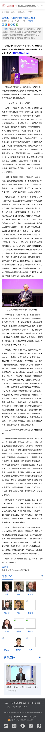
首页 (13, 12)
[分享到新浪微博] (9, 25)
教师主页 (21, 12)
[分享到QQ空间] (6, 25)
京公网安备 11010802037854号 (22, 720)
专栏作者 (7, 576)
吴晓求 (30, 21)
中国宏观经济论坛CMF (21, 53)
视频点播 (9, 657)
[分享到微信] (17, 25)
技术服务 (33, 717)
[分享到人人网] (14, 25)
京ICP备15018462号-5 (19, 717)
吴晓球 (30, 12)
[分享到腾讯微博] (11, 25)
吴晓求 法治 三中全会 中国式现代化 (16, 570)
